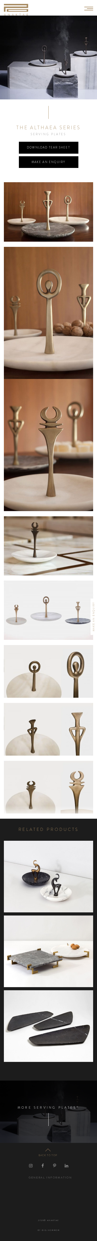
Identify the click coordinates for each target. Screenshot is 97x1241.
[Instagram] (31, 1166)
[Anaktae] (16, 9)
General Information (50, 1177)
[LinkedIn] (66, 1166)
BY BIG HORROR (49, 1230)
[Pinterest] (55, 1166)
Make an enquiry (49, 162)
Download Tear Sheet (48, 147)
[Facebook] (43, 1166)
